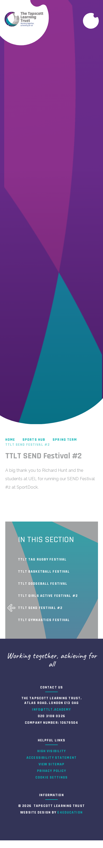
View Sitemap (51, 764)
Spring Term (65, 439)
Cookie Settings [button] (51, 777)
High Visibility (51, 751)
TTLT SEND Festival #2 (27, 444)
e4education (69, 812)
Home (10, 439)
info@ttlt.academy (51, 709)
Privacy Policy (51, 770)
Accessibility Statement (51, 757)
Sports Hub (33, 439)
